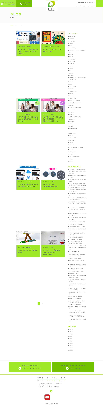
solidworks (71, 63)
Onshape (71, 112)
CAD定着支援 (72, 36)
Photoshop (71, 96)
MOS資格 (71, 93)
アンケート (71, 149)
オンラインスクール (73, 145)
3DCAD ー (71, 105)
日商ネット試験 (72, 98)
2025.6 (71, 345)
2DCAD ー (71, 73)
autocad (71, 66)
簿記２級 (71, 54)
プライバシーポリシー (74, 156)
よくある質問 (72, 41)
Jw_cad (71, 126)
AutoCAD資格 (72, 133)
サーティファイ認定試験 (74, 100)
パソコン (71, 82)
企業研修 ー (72, 159)
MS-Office (71, 89)
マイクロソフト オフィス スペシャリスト (77, 51)
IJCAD (70, 84)
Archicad (71, 38)
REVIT (70, 124)
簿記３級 (71, 56)
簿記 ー (71, 135)
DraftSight (71, 121)
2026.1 (71, 336)
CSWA (70, 45)
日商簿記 (71, 142)
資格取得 (71, 43)
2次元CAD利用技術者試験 (75, 117)
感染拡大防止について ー (75, 103)
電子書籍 (71, 68)
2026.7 (71, 331)
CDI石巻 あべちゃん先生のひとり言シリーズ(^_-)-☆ (77, 78)
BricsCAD (71, 75)
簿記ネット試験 (72, 138)
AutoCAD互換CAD (73, 48)
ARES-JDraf (71, 119)
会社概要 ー (72, 154)
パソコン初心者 (72, 86)
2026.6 (71, 334)
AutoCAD (71, 131)
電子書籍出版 (72, 61)
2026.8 (71, 329)
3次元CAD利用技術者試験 (75, 107)
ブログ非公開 (72, 59)
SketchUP (71, 114)
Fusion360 (71, 110)
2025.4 (71, 350)
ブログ (70, 70)
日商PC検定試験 (73, 91)
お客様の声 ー (72, 152)
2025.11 (71, 341)
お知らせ (71, 161)
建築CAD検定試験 (73, 128)
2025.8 (71, 343)
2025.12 (71, 338)
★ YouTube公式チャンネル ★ (76, 147)
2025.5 (71, 348)
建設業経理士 (72, 140)
